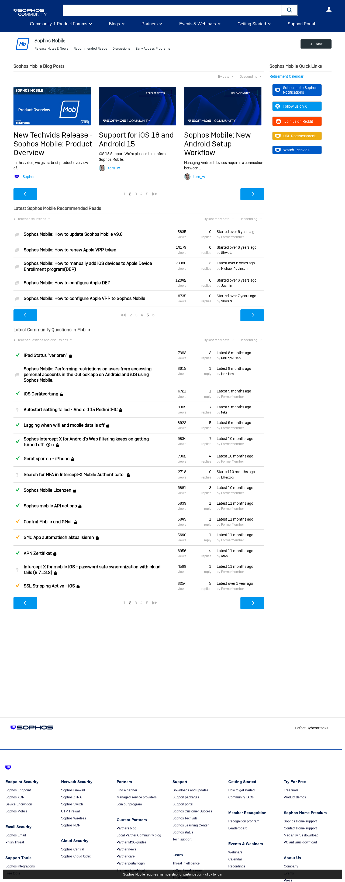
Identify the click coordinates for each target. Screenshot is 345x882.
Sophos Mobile (16, 811)
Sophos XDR (15, 797)
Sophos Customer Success (192, 811)
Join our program (129, 804)
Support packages (185, 797)
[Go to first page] (123, 315)
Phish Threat (14, 842)
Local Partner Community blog (139, 835)
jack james (229, 374)
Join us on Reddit (298, 121)
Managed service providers (137, 797)
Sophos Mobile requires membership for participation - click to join (172, 874)
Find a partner (127, 790)
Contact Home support (300, 828)
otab (224, 556)
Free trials (291, 790)
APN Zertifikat (38, 553)
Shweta (227, 253)
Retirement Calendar (286, 76)
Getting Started (251, 24)
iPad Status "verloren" (45, 355)
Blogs (114, 24)
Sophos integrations (20, 866)
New (319, 44)
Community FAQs (241, 797)
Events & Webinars (197, 24)
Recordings (236, 866)
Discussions (121, 48)
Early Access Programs (153, 48)
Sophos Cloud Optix (76, 856)
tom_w (114, 168)
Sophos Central (72, 849)
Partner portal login (131, 863)
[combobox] (172, 10)
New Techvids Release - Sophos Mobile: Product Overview (53, 143)
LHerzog (227, 477)
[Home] (37, 12)
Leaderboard (237, 828)
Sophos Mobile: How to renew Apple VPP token (70, 250)
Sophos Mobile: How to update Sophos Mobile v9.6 (73, 234)
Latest (236, 263)
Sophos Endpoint (18, 790)
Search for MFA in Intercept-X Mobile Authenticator (74, 474)
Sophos (29, 176)
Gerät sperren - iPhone (47, 458)
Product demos (295, 797)
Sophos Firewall (73, 790)
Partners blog (126, 828)
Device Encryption (18, 804)
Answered (17, 355)
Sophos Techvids (185, 818)
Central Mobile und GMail (48, 522)
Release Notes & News (51, 48)
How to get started (241, 790)
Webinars (235, 852)
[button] (289, 10)
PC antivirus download (300, 842)
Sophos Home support (300, 821)
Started (237, 231)
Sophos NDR (71, 825)
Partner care (126, 856)
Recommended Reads (90, 48)
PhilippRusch (231, 358)
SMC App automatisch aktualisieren (59, 537)
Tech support (181, 839)
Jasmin (226, 285)
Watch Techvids (296, 150)
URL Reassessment (299, 136)
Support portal (182, 804)
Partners (150, 24)
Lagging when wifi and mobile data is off (64, 425)
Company (291, 866)
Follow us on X (295, 106)
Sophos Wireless (73, 818)
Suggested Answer (17, 521)
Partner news (126, 849)
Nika (224, 412)
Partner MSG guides (131, 842)
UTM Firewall (71, 811)
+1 (52, 445)
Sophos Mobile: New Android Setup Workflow (217, 143)
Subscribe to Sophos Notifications (300, 89)
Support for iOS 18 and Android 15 (136, 139)
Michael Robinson (234, 268)
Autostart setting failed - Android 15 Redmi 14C (71, 409)
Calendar (235, 859)
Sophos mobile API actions (50, 506)
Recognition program (243, 821)
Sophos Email (15, 835)
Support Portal (301, 24)
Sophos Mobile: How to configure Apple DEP (67, 283)
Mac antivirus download (301, 835)
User (329, 9)
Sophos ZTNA (71, 797)
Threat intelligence (186, 863)
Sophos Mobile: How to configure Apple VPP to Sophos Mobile (84, 298)
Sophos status (182, 832)
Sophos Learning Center (190, 825)
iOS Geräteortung (41, 394)
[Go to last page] (154, 194)
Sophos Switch (72, 804)
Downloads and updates (190, 790)
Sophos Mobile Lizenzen (47, 490)
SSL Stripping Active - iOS (49, 586)
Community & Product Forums (58, 24)
